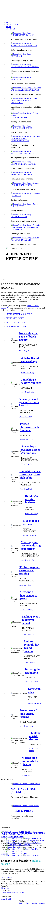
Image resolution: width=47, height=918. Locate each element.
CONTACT (10, 29)
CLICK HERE (7, 877)
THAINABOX (16, 229)
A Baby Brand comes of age (30, 359)
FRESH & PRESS (22, 810)
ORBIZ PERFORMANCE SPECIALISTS (21, 101)
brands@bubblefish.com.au (13, 892)
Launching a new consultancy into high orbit (30, 474)
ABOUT (9, 22)
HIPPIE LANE (16, 56)
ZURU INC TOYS (18, 206)
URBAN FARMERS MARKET (23, 164)
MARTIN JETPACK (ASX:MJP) (23, 790)
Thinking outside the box (34, 736)
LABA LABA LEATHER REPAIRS (25, 90)
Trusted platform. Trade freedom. (29, 427)
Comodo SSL (6, 899)
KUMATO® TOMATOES (21, 240)
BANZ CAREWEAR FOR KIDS (24, 46)
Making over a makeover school (31, 620)
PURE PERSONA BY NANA (22, 35)
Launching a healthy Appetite (31, 381)
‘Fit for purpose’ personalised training (29, 570)
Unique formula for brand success (31, 646)
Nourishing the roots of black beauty (28, 336)
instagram (42, 903)
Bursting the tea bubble (32, 671)
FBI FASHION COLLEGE (21, 174)
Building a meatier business (31, 499)
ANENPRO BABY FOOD (21, 185)
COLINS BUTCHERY (20, 117)
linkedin (22, 903)
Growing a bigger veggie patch (28, 595)
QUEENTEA (16, 196)
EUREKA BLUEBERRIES (21, 128)
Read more (5, 854)
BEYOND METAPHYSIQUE (23, 153)
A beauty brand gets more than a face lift (29, 402)
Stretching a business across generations (30, 449)
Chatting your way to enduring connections (31, 545)
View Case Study (25, 351)
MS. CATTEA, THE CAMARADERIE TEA (20, 140)
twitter (35, 903)
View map (5, 888)
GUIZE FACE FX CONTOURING (25, 67)
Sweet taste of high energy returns (28, 713)
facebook (29, 903)
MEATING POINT (18, 79)
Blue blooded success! (31, 522)
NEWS (8, 27)
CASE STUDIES (12, 24)
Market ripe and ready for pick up (30, 761)
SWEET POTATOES (19, 217)
